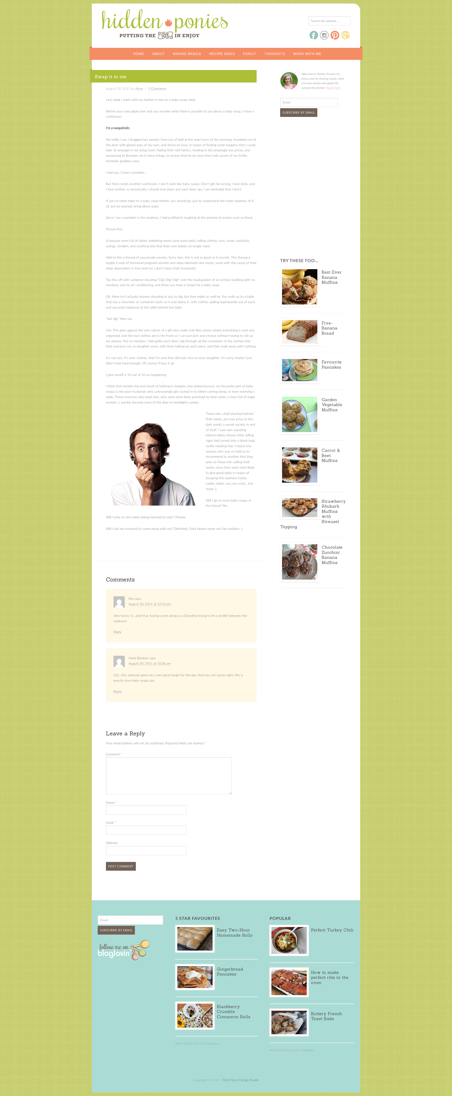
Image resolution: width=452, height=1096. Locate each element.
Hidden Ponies (133, 23)
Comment (114, 754)
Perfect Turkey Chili (332, 930)
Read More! (334, 88)
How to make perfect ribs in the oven (329, 977)
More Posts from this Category (197, 1043)
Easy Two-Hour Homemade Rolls (234, 932)
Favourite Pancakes (332, 364)
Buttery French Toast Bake (326, 1016)
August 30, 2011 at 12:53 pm (150, 604)
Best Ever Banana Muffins (332, 277)
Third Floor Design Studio (240, 1080)
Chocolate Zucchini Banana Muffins (332, 554)
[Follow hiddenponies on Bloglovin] (125, 958)
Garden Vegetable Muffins (332, 404)
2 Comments (157, 89)
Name (111, 802)
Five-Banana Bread (329, 328)
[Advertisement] (309, 155)
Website (111, 843)
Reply (117, 632)
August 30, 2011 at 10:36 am (150, 663)
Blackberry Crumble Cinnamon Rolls (233, 1011)
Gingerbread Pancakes (230, 971)
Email (111, 822)
